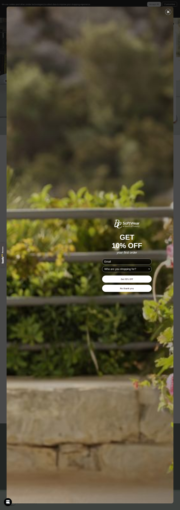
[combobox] (126, 269)
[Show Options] (149, 269)
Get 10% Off (127, 279)
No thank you (127, 288)
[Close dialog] (168, 12)
